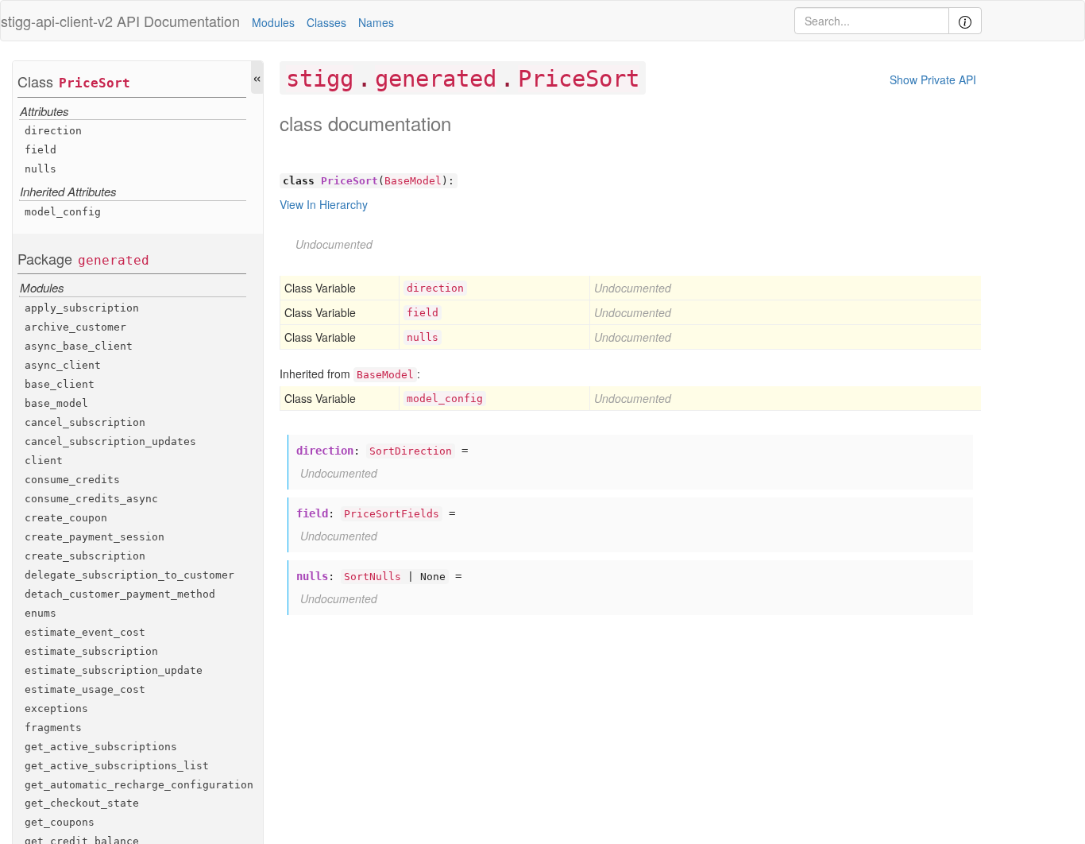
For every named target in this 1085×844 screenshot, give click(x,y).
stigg (319, 78)
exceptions (56, 708)
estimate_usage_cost (85, 689)
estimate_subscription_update (114, 670)
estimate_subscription (91, 651)
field (40, 150)
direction (53, 131)
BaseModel (413, 181)
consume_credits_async (91, 499)
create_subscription (85, 556)
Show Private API (933, 79)
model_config (63, 212)
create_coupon (66, 518)
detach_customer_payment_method (120, 594)
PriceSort (94, 83)
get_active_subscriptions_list (117, 766)
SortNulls (372, 577)
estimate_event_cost (85, 632)
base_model (56, 403)
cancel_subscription (85, 422)
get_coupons (60, 822)
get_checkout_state (82, 803)
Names (376, 22)
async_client (63, 365)
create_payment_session (94, 537)
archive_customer (75, 327)
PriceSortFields (391, 514)
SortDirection (410, 451)
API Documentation (178, 20)
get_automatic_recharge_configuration (139, 785)
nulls (40, 169)
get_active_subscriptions (101, 747)
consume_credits (72, 480)
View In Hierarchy (324, 204)
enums (40, 613)
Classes (326, 22)
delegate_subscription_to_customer (129, 575)
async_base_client (79, 346)
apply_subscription (82, 308)
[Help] (965, 20)
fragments (53, 728)
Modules (273, 22)
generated (113, 260)
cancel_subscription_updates (110, 441)
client (44, 461)
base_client (60, 384)
